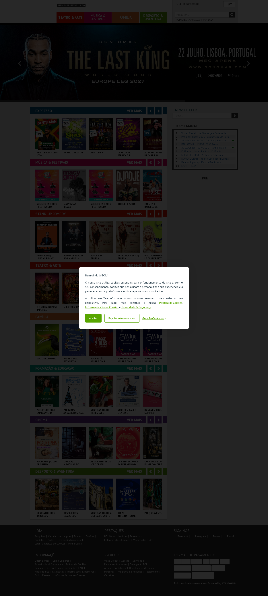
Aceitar (93, 318)
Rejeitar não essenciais (121, 318)
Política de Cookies (170, 302)
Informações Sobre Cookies (102, 307)
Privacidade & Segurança (136, 307)
